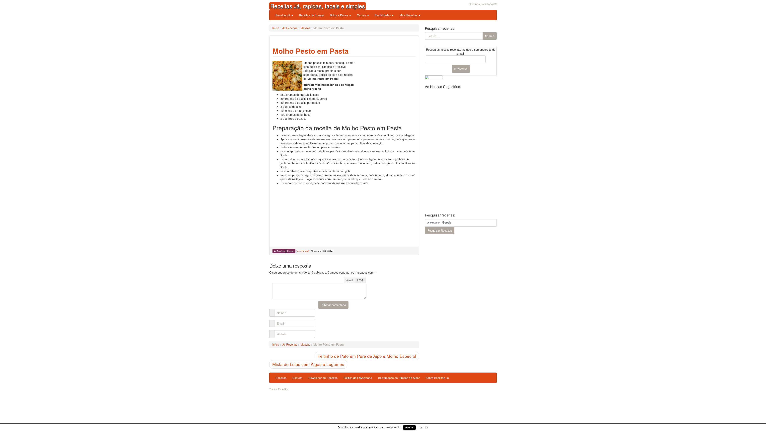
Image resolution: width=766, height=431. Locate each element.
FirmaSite (283, 389)
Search (489, 36)
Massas (305, 28)
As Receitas (289, 28)
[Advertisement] (386, 86)
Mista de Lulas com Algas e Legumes (308, 364)
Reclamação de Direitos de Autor (399, 378)
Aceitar (409, 427)
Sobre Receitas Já (437, 378)
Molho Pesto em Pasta (310, 50)
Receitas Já (283, 15)
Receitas (280, 378)
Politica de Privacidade (358, 378)
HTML (360, 280)
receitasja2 (303, 251)
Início (275, 28)
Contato (297, 378)
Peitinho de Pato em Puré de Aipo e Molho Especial (367, 356)
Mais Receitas (409, 15)
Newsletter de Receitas (323, 378)
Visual (349, 280)
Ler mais (423, 427)
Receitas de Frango (311, 15)
